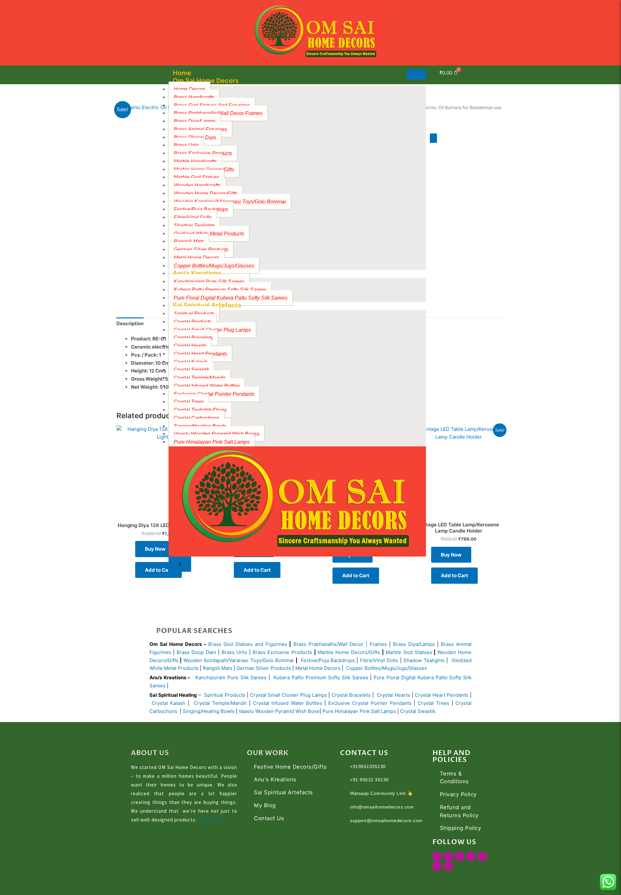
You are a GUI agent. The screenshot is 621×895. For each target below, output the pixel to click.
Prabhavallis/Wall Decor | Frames (348, 644)
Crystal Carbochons (196, 418)
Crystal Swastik (418, 711)
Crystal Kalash (167, 703)
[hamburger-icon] (416, 74)
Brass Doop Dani (196, 652)
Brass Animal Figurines (200, 129)
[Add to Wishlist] (433, 138)
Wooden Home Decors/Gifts (206, 193)
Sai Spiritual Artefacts (207, 305)
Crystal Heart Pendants (200, 354)
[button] (480, 73)
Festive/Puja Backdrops (328, 660)
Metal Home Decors (196, 257)
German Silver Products (263, 668)
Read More (210, 820)
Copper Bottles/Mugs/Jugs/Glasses (386, 668)
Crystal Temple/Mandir (220, 703)
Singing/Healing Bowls (208, 711)
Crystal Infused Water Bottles (207, 386)
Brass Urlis (234, 652)
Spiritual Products (224, 695)
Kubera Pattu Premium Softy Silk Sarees (220, 290)
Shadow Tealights (194, 225)
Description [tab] (130, 323)
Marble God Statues (409, 652)
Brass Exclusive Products (282, 652)
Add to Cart (158, 570)
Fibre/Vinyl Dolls (379, 660)
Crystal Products (193, 322)
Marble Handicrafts (195, 161)
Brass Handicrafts (194, 97)
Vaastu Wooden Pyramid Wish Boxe (279, 711)
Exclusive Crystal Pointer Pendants (214, 394)
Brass (301, 644)
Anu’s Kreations (197, 273)
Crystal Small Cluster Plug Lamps (288, 695)
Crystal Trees (433, 703)
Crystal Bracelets (351, 695)
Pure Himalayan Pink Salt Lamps (212, 442)
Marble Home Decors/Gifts (349, 652)
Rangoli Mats (217, 668)
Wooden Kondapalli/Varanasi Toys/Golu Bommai (238, 660)
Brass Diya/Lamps (414, 644)
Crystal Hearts (393, 695)
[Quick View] (483, 555)
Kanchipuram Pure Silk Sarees (231, 677)
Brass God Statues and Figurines (247, 644)
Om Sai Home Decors (206, 81)
